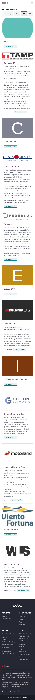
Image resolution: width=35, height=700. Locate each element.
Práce (21, 640)
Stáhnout (22, 616)
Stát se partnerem (8, 653)
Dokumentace (6, 618)
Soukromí (22, 657)
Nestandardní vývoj (8, 642)
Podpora (4, 637)
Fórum (4, 621)
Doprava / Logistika (10, 46)
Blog (20, 649)
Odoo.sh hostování (8, 634)
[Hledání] (10, 13)
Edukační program (8, 644)
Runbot (21, 622)
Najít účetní (5, 647)
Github (21, 620)
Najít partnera (6, 651)
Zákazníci (22, 651)
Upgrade (4, 639)
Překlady (22, 624)
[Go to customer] (17, 28)
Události (22, 644)
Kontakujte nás (24, 638)
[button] (32, 3)
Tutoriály (5, 616)
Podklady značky (25, 636)
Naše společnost (25, 634)
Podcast (22, 646)
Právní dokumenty (25, 654)
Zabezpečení (23, 659)
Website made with (15, 697)
